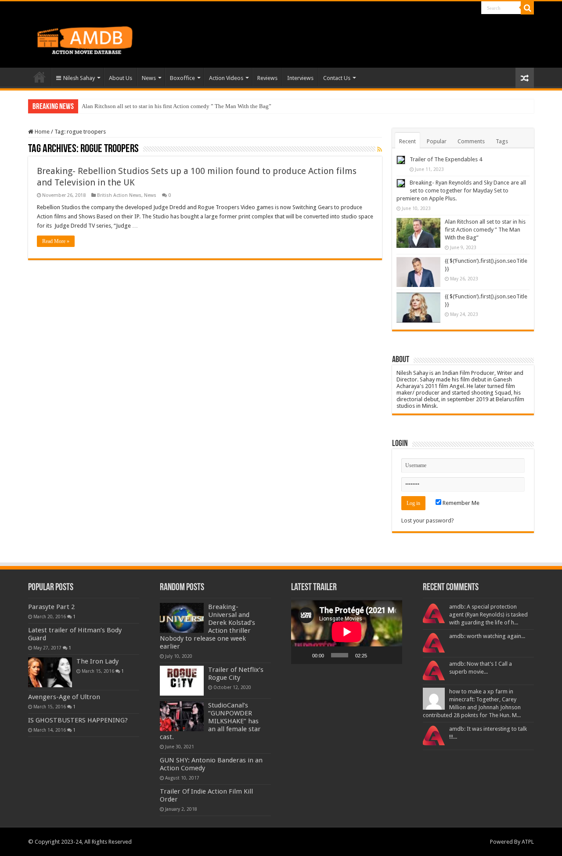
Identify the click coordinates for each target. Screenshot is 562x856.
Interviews (300, 78)
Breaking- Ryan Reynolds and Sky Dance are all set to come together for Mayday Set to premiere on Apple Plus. (461, 190)
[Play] (302, 655)
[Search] (527, 8)
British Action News (119, 195)
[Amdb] (94, 38)
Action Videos (226, 78)
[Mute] (376, 655)
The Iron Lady (97, 661)
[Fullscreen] (390, 655)
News (149, 78)
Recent (407, 141)
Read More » (55, 241)
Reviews (267, 78)
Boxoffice (182, 78)
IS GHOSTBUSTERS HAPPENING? (78, 720)
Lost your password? (427, 520)
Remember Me (460, 503)
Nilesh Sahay (79, 78)
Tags (502, 141)
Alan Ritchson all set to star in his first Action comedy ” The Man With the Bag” (176, 106)
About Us (120, 78)
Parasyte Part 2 (51, 607)
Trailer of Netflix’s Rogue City (235, 674)
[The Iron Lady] (50, 672)
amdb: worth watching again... (487, 636)
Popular (437, 141)
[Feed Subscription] (379, 149)
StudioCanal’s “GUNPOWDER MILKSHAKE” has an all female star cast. (210, 721)
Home (39, 77)
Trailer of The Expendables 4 (446, 159)
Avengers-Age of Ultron (64, 697)
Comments (471, 141)
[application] (346, 632)
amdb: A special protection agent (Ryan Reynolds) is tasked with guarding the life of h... (488, 614)
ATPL (528, 841)
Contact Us (336, 78)
